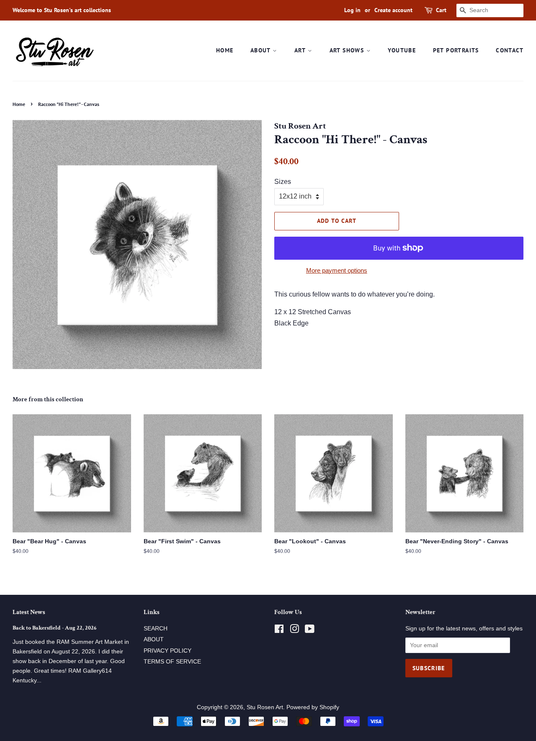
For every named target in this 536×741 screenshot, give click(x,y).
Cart (441, 10)
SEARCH (156, 628)
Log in (352, 10)
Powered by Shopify (312, 707)
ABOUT (261, 50)
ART (301, 50)
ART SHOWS (348, 50)
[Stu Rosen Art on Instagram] (294, 630)
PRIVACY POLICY (167, 651)
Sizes (282, 181)
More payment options (336, 270)
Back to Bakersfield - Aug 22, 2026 (54, 628)
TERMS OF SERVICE (172, 661)
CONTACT (509, 50)
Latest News (29, 612)
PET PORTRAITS (456, 50)
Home (19, 104)
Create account (393, 10)
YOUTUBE (402, 50)
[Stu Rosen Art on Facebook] (279, 630)
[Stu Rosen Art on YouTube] (309, 630)
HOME (225, 50)
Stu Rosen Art (265, 707)
